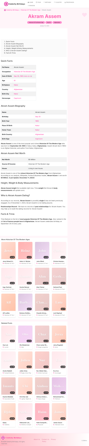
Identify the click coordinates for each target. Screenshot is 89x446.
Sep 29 (16, 76)
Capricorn (17, 98)
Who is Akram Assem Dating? (16, 50)
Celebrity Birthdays (17, 4)
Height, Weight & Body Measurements (19, 48)
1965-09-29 (27, 76)
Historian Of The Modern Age (30, 10)
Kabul (16, 85)
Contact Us (45, 439)
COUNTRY (59, 2)
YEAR (39, 2)
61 (15, 80)
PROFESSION (70, 2)
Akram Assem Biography (15, 44)
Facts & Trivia (11, 53)
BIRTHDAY (48, 2)
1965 (21, 76)
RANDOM (32, 5)
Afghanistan (18, 89)
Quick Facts (10, 41)
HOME (31, 2)
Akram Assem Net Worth (15, 46)
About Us (37, 439)
